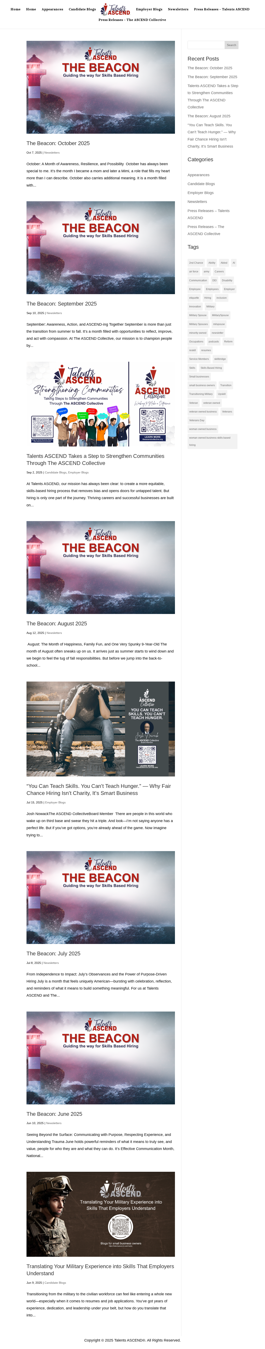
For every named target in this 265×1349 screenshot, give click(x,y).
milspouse (219, 324)
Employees (212, 289)
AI (234, 262)
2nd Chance (196, 262)
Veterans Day (196, 420)
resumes (206, 350)
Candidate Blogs (82, 9)
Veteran (193, 403)
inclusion (222, 297)
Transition (225, 385)
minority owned (197, 332)
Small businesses (199, 376)
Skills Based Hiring (211, 367)
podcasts (214, 341)
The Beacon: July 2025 (53, 953)
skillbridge (220, 359)
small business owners (202, 385)
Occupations (196, 341)
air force (193, 271)
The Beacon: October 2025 (58, 143)
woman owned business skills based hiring (209, 441)
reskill (192, 350)
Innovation (195, 306)
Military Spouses (198, 324)
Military (210, 306)
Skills (192, 367)
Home (15, 9)
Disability (227, 280)
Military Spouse (198, 315)
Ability (211, 262)
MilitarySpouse (220, 315)
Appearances (52, 9)
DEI (214, 280)
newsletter (217, 332)
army (206, 271)
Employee (195, 289)
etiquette (194, 297)
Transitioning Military (201, 394)
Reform (228, 341)
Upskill (222, 394)
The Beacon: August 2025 (56, 623)
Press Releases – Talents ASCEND (221, 9)
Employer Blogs (149, 9)
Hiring (207, 297)
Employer (229, 289)
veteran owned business (203, 411)
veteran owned (211, 403)
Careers (219, 271)
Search (231, 45)
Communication (198, 280)
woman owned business (203, 429)
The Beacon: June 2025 (54, 1114)
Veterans (227, 411)
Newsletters (178, 9)
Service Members (199, 359)
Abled (224, 262)
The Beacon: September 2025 (61, 304)
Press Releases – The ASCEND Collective (132, 20)
